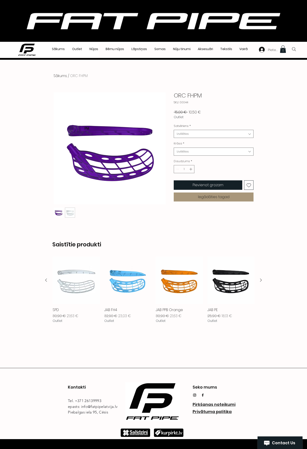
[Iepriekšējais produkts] (46, 280)
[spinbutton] (184, 169)
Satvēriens (182, 126)
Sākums (60, 75)
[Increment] (191, 169)
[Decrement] (177, 169)
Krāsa (179, 144)
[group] (153, 290)
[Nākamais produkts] (261, 280)
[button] (283, 49)
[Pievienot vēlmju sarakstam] (249, 185)
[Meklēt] (294, 49)
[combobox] (214, 134)
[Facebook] (203, 395)
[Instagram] (195, 395)
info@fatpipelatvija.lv (99, 406)
